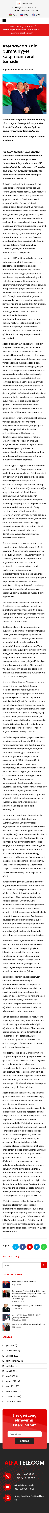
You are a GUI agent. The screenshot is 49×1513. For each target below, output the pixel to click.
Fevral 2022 (13, 1391)
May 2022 (12, 1376)
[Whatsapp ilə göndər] (44, 1247)
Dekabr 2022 (13, 1355)
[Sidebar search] (44, 1265)
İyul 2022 (11, 1366)
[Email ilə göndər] (30, 1247)
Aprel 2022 (13, 1381)
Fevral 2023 (13, 1350)
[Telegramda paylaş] (37, 1247)
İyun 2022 (12, 1371)
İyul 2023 (11, 1345)
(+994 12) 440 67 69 (28, 8)
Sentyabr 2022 (14, 1360)
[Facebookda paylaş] (22, 1247)
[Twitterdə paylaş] (15, 1247)
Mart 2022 (12, 1386)
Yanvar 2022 (13, 1396)
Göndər (24, 1441)
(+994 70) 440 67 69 (29, 10)
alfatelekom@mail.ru (24, 1485)
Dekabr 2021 (13, 1401)
